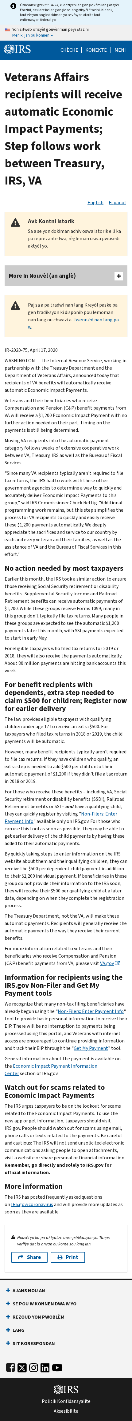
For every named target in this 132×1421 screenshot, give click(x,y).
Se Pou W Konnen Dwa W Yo (44, 1303)
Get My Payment (91, 1048)
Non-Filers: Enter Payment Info (91, 1011)
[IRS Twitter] (22, 1366)
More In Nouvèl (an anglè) (42, 276)
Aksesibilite (66, 1411)
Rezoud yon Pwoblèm (38, 1317)
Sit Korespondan (34, 1343)
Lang (19, 1330)
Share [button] (34, 1257)
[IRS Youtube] (57, 1366)
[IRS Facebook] (10, 1366)
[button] (96, 50)
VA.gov (107, 963)
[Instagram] (33, 1366)
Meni (120, 50)
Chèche (69, 50)
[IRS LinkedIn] (45, 1366)
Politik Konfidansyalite (66, 1401)
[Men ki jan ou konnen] (66, 33)
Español (117, 202)
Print (72, 1257)
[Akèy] (17, 48)
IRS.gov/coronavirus (32, 1204)
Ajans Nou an (29, 1290)
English (95, 202)
